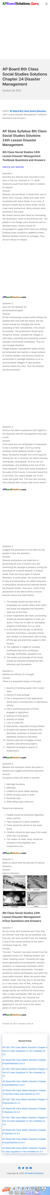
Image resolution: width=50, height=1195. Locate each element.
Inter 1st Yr (17, 1192)
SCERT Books (38, 1189)
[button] (25, 1191)
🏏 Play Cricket (38, 1193)
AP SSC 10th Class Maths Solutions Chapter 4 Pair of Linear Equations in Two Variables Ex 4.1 (24, 1072)
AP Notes (44, 1188)
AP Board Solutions (34, 1173)
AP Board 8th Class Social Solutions (28, 111)
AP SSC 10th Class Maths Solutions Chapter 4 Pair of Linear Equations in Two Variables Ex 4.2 (24, 1051)
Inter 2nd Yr (23, 1192)
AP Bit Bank (11, 1192)
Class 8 (30, 1024)
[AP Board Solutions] (20, 3)
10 (32, 1188)
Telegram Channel (30, 1192)
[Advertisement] (25, 33)
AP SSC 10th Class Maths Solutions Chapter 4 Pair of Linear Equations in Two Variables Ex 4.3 (24, 1121)
